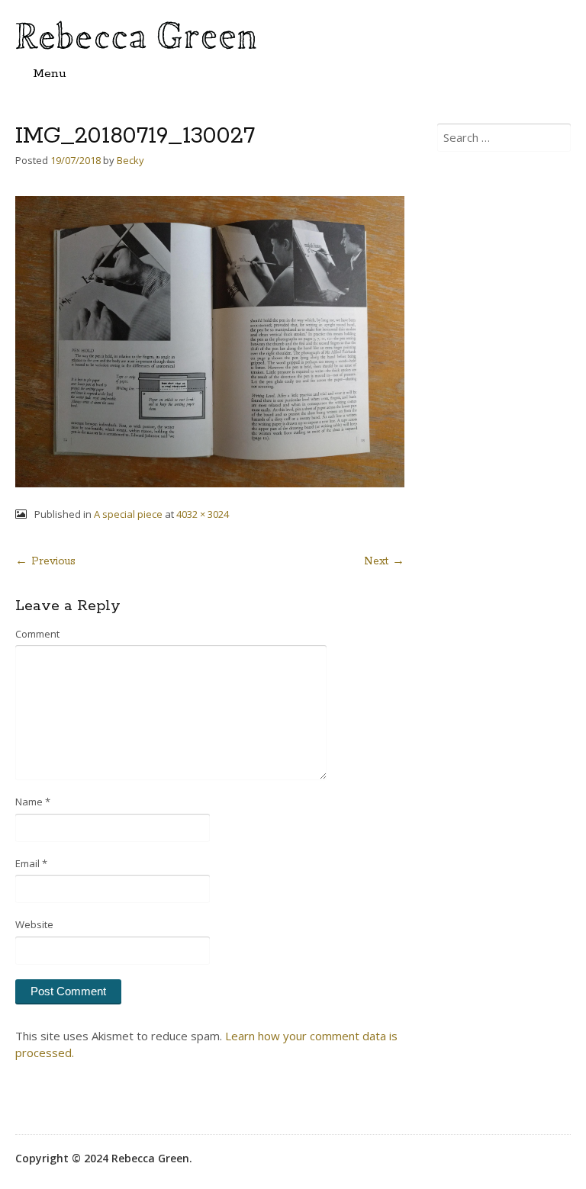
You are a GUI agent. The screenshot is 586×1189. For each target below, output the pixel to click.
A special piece (128, 514)
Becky (130, 160)
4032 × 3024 (202, 514)
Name (32, 801)
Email (31, 863)
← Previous (45, 561)
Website (34, 924)
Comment (37, 634)
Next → (384, 561)
